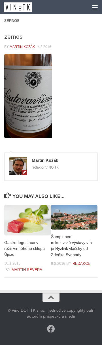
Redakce (81, 263)
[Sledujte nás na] (51, 329)
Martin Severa (27, 270)
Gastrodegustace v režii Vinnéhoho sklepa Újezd (24, 248)
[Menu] (95, 7)
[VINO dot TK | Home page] (22, 7)
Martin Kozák (22, 47)
